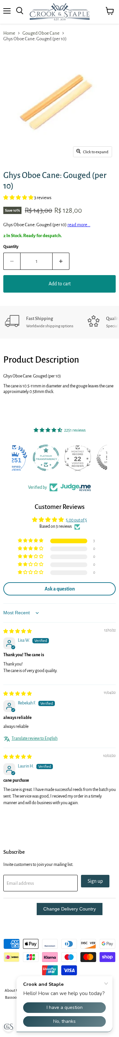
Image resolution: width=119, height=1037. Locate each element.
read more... (78, 224)
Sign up (95, 881)
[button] (18, 197)
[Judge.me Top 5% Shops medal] (91, 458)
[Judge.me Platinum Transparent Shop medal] (28, 458)
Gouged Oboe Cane (41, 33)
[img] (17, 631)
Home (9, 33)
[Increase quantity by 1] (61, 261)
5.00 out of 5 (76, 520)
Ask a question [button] (60, 588)
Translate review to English (35, 738)
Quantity (11, 247)
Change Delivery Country (69, 909)
